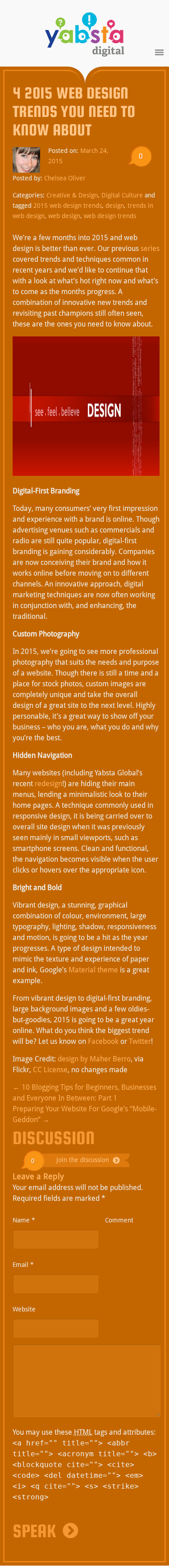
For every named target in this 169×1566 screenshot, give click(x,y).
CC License (50, 1069)
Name (24, 1220)
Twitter (140, 1041)
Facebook (103, 1041)
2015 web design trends (67, 205)
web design (64, 215)
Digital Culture (122, 195)
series (150, 248)
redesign (48, 783)
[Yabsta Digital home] (84, 36)
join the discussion (82, 1159)
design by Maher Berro (94, 1059)
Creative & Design (72, 195)
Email (23, 1264)
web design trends (110, 215)
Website (24, 1309)
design (114, 205)
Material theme (93, 970)
